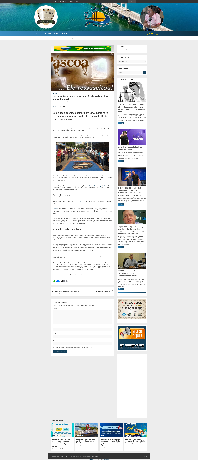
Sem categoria (56, 435)
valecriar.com (94, 456)
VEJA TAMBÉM (57, 421)
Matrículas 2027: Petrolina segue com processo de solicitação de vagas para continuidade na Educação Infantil (61, 443)
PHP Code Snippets (93, 459)
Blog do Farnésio (64, 456)
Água (102, 435)
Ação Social (80, 435)
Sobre (56, 33)
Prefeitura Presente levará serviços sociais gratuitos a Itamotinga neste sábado (86, 441)
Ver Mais (121, 123)
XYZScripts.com (105, 459)
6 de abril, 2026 (56, 102)
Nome (54, 326)
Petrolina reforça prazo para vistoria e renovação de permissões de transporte (98, 290)
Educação (128, 435)
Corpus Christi (78, 201)
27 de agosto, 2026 (56, 448)
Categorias (46, 33)
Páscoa (56, 208)
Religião (55, 93)
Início (37, 33)
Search (144, 72)
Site (54, 340)
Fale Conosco (66, 33)
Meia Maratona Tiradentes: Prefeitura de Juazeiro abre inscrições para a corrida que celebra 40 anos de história (67, 291)
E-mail (55, 333)
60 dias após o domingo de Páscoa (98, 186)
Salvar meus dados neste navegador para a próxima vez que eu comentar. (73, 347)
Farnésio (63, 102)
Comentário (56, 308)
